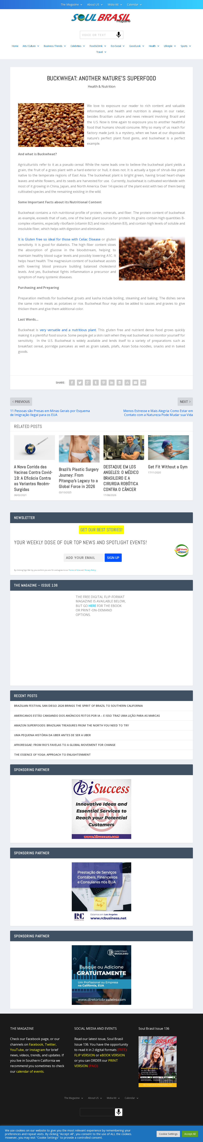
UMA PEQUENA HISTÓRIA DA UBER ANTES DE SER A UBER (52, 735)
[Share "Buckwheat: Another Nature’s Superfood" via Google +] (88, 383)
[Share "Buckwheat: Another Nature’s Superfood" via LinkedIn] (112, 383)
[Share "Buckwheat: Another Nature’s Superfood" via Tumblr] (96, 383)
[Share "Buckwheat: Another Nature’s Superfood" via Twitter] (80, 383)
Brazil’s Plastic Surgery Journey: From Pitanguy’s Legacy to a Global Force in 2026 (79, 477)
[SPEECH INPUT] (112, 35)
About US (93, 4)
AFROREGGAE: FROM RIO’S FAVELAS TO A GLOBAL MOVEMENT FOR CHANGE (65, 745)
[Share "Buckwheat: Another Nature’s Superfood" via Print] (143, 383)
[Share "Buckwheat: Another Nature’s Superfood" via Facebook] (72, 383)
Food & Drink (96, 46)
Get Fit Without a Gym (168, 466)
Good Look (135, 46)
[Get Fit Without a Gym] (168, 447)
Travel (99, 52)
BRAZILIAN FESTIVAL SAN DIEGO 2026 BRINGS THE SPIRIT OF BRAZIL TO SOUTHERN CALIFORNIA (78, 706)
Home (15, 46)
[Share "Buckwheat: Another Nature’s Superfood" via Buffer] (120, 383)
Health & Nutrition (101, 86)
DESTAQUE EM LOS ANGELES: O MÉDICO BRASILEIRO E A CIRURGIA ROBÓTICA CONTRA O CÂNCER (121, 478)
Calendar (132, 4)
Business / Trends (53, 46)
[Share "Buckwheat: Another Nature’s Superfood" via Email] (135, 383)
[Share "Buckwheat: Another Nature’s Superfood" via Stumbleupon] (127, 383)
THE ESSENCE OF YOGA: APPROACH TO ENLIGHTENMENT (52, 754)
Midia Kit (113, 4)
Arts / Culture (29, 46)
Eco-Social (116, 46)
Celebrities (76, 46)
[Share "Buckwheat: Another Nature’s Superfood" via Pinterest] (104, 383)
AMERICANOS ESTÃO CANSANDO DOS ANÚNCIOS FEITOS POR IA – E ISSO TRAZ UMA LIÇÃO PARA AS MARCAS (87, 715)
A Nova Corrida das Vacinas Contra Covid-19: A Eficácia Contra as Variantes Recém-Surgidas (33, 478)
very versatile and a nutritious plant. (68, 330)
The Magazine (70, 4)
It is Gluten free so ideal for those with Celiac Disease (59, 239)
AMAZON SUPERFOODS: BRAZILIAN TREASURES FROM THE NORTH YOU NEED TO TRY (71, 725)
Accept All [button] (190, 1134)
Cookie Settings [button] (168, 1134)
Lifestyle (168, 46)
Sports (184, 46)
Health (152, 46)
